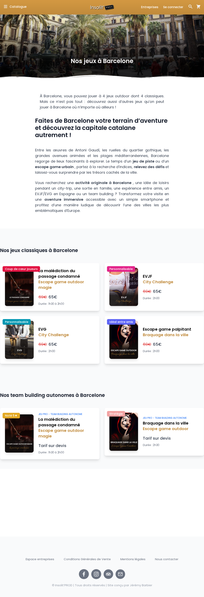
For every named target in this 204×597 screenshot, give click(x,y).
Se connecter (173, 7)
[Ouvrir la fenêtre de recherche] (190, 6)
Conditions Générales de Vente (87, 559)
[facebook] (84, 574)
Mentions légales (132, 559)
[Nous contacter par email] (120, 574)
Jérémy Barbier (141, 585)
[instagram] (96, 574)
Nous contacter (166, 559)
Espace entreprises (40, 559)
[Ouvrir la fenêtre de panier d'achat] (197, 6)
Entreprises (149, 7)
